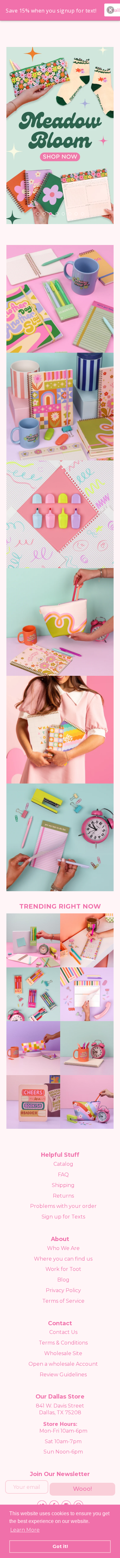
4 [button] (57, 213)
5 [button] (63, 213)
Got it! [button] (60, 1546)
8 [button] (82, 213)
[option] (60, 135)
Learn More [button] (25, 1530)
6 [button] (69, 213)
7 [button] (76, 213)
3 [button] (50, 213)
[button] (110, 10)
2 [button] (44, 213)
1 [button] (37, 213)
